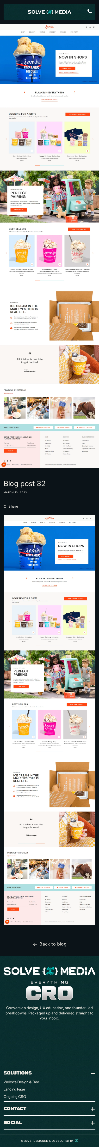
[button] (9, 12)
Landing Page (15, 1089)
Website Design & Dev (22, 1082)
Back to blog (53, 943)
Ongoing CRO (15, 1096)
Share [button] (13, 506)
